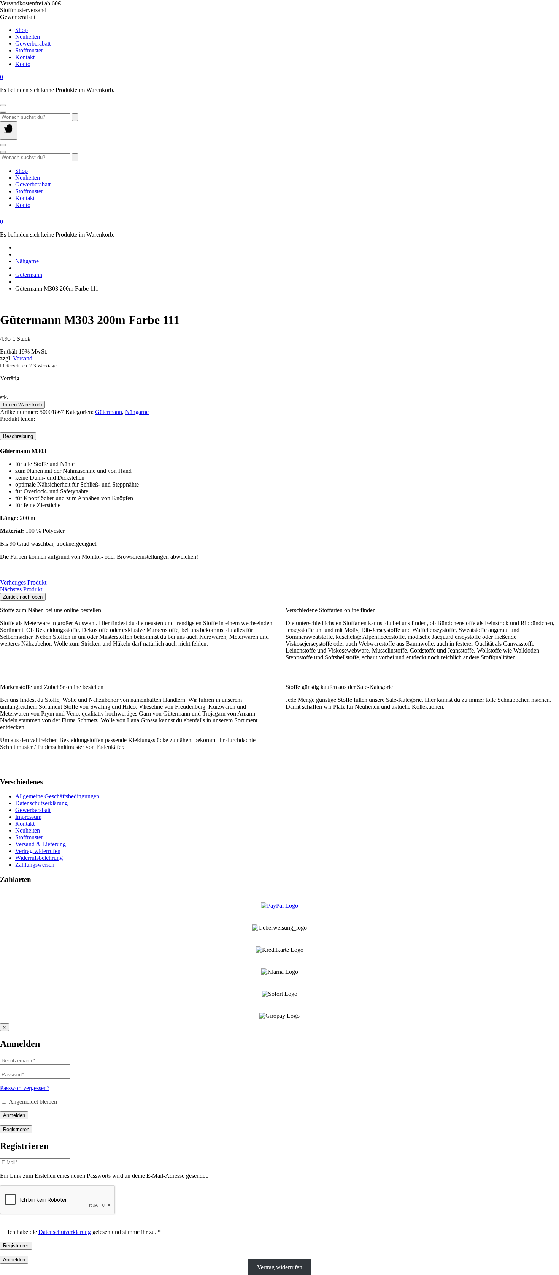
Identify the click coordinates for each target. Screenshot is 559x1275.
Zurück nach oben (23, 597)
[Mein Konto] (3, 105)
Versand (22, 358)
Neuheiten (27, 36)
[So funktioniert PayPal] (279, 905)
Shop (21, 30)
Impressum (28, 817)
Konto (22, 64)
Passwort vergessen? (24, 1088)
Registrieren (16, 1129)
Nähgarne (27, 261)
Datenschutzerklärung (41, 803)
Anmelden (14, 1115)
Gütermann (28, 275)
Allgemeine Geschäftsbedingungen (57, 796)
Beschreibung (18, 436)
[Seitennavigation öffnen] (8, 130)
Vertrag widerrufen (37, 851)
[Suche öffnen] (3, 112)
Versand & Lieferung (40, 844)
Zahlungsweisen (34, 864)
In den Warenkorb (22, 405)
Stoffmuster (29, 50)
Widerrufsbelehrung (39, 858)
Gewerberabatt (33, 43)
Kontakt (25, 57)
